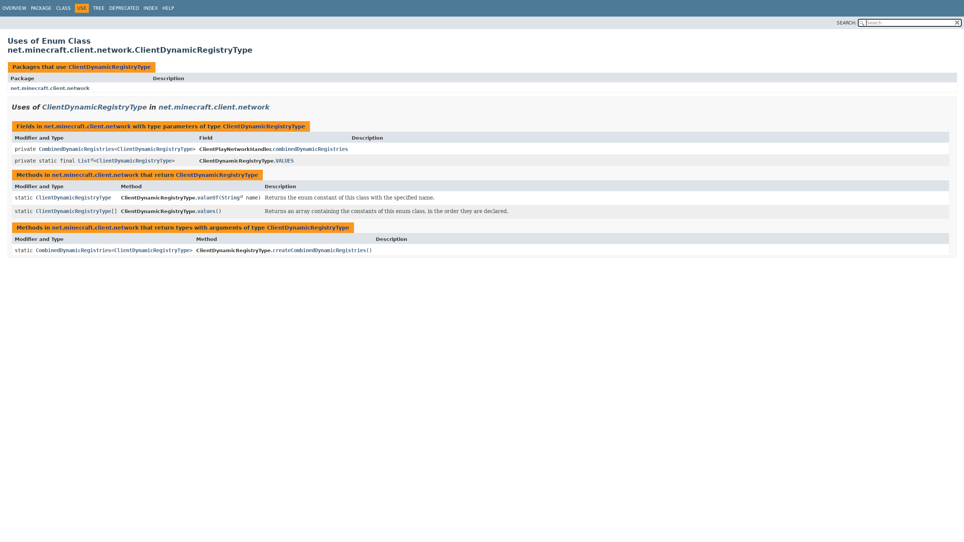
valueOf (207, 198)
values (206, 211)
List (84, 161)
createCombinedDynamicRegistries (319, 250)
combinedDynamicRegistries (310, 149)
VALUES (285, 161)
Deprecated (124, 8)
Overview (14, 8)
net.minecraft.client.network (50, 88)
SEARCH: (846, 23)
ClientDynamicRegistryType (110, 67)
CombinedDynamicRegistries (76, 149)
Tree (99, 8)
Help (168, 8)
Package (41, 8)
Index (150, 8)
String (230, 198)
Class (63, 8)
